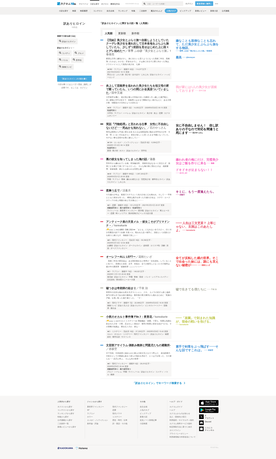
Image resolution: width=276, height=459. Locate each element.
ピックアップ (145, 413)
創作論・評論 (92, 423)
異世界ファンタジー (95, 406)
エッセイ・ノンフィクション (126, 142)
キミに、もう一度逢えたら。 (196, 191)
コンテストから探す (65, 410)
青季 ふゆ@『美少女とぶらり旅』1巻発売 (138, 52)
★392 (109, 69)
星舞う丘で (113, 190)
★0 (108, 363)
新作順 (135, 33)
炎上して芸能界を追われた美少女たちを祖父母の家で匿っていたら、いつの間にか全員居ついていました (137, 89)
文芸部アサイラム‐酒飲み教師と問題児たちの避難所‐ (138, 345)
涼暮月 (126, 190)
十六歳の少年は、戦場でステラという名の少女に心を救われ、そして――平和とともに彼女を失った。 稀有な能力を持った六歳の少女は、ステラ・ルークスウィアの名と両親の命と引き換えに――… (138, 197)
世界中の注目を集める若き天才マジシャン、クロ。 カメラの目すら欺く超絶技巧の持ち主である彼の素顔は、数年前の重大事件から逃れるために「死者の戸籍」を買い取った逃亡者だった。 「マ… (138, 295)
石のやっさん (158, 127)
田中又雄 (117, 92)
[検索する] (144, 3)
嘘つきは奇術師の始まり (121, 288)
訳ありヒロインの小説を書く (74, 78)
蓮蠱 (152, 159)
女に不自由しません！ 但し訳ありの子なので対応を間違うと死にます (197, 129)
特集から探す (63, 416)
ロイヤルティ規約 (186, 420)
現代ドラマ (116, 302)
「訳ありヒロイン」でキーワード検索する (158, 383)
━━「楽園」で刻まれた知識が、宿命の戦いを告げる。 (195, 319)
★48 (109, 173)
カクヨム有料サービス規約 (180, 423)
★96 (109, 107)
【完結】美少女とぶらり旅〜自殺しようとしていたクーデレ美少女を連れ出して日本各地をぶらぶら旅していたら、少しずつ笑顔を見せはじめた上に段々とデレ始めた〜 (137, 45)
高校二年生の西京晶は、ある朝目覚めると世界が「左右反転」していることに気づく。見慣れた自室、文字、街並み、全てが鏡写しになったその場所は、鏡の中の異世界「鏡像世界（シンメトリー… (138, 263)
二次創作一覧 (63, 423)
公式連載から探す (64, 420)
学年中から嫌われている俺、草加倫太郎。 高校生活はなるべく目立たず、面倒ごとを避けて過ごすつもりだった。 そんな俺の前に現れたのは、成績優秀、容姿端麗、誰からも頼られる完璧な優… (138, 166)
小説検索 (143, 423)
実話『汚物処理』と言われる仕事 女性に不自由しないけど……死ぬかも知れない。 (137, 126)
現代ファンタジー (119, 240)
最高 (179, 57)
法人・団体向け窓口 (177, 416)
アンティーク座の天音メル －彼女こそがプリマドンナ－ (138, 223)
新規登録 (204, 3)
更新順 (122, 33)
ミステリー (116, 331)
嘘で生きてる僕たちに (191, 289)
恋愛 (114, 205)
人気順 (109, 33)
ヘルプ (172, 410)
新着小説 (143, 416)
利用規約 (173, 420)
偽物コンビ (67, 66)
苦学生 (79, 60)
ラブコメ (118, 69)
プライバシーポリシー (178, 433)
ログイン (189, 3)
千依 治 (143, 288)
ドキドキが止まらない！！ (194, 170)
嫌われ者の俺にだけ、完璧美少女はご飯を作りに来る (197, 161)
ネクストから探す (64, 406)
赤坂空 (113, 349)
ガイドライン (175, 430)
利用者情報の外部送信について (182, 436)
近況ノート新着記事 (148, 420)
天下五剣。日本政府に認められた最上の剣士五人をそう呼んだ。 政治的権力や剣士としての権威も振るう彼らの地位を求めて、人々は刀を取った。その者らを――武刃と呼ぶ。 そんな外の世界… (138, 356)
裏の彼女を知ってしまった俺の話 (126, 159)
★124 (109, 142)
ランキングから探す (65, 413)
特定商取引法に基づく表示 (180, 426)
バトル (65, 60)
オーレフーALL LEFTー (121, 257)
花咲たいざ (145, 256)
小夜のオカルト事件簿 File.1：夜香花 (129, 317)
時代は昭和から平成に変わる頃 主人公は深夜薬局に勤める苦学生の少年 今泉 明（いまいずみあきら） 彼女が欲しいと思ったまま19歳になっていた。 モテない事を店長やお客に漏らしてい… (138, 134)
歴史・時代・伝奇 (119, 420)
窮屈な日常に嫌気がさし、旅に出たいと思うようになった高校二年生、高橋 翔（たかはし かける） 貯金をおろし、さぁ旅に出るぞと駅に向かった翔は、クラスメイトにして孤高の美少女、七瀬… (138, 61)
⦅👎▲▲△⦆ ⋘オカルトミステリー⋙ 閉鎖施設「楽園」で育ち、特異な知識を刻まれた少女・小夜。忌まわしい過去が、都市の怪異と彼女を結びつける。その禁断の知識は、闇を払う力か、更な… (138, 323)
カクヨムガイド (176, 406)
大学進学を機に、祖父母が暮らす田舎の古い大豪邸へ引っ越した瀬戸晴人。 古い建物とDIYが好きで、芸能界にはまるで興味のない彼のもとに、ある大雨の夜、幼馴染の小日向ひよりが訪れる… (138, 100)
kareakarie (120, 225)
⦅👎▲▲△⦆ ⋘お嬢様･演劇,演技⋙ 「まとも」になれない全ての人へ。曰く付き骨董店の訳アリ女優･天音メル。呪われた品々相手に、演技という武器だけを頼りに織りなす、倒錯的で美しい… (138, 232)
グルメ (81, 53)
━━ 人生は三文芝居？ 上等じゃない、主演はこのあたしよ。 (196, 226)
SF (88, 410)
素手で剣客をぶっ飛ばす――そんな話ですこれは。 (197, 348)
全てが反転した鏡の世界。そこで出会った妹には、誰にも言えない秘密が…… (197, 261)
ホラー (90, 416)
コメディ (66, 53)
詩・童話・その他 (119, 423)
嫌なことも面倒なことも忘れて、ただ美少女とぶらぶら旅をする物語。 (197, 44)
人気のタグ (144, 410)
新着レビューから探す (66, 426)
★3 (108, 205)
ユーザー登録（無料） (80, 84)
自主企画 (143, 406)
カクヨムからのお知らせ (179, 413)
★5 (108, 240)
